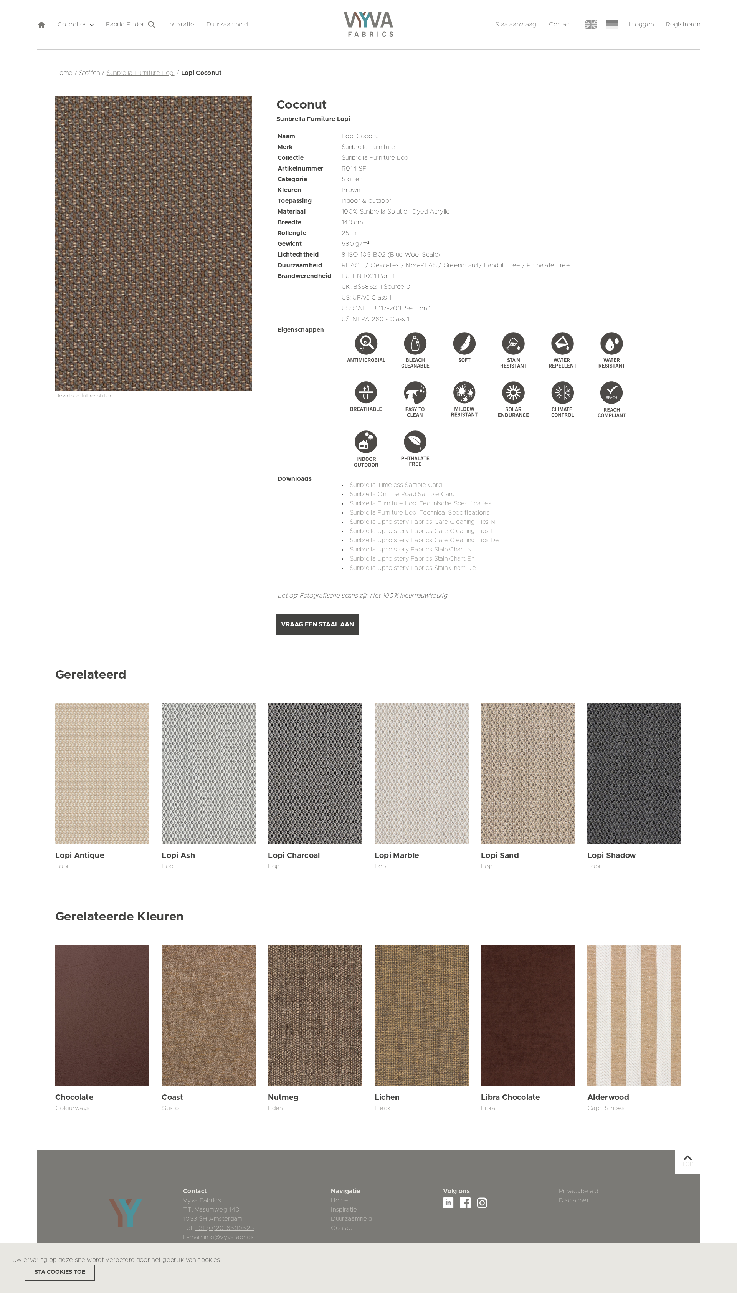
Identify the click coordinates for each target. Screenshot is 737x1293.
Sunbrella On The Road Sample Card (402, 494)
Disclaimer (574, 1200)
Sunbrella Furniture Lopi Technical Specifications (419, 513)
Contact (560, 25)
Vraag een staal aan (317, 624)
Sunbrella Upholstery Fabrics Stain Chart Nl (411, 549)
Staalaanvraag (515, 25)
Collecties (72, 25)
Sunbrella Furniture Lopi (141, 73)
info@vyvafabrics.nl (232, 1237)
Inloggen (641, 25)
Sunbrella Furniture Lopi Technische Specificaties (420, 503)
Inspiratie (181, 25)
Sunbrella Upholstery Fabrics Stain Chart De (413, 568)
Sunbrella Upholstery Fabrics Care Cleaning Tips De (424, 540)
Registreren (683, 25)
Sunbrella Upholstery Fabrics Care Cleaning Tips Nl (423, 522)
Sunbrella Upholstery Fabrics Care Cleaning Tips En (424, 531)
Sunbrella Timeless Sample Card (396, 485)
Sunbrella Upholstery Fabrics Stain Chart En (412, 559)
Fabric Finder (125, 25)
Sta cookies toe (60, 1272)
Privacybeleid (578, 1191)
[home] (41, 24)
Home (339, 1200)
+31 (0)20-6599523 (224, 1228)
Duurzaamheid (227, 25)
